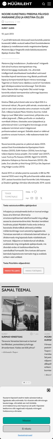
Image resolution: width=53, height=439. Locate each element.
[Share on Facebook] (36, 198)
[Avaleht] (17, 5)
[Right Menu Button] (49, 3)
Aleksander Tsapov (10, 352)
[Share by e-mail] (32, 198)
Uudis (11, 28)
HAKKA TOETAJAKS (33, 270)
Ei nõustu (26, 428)
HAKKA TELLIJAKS (12, 270)
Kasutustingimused (25, 435)
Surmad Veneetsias (12, 336)
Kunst (5, 28)
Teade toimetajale (11, 195)
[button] (48, 390)
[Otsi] (43, 4)
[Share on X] (41, 198)
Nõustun (27, 420)
